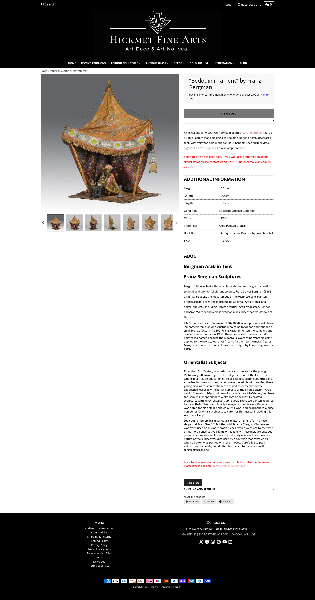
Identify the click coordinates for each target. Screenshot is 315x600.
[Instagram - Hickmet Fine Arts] (213, 542)
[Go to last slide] (43, 222)
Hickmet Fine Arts (149, 586)
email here (194, 167)
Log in (230, 4)
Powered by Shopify (171, 586)
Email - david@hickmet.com (231, 528)
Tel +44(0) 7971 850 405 (199, 528)
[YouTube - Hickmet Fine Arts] (224, 542)
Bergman (210, 148)
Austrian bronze (252, 132)
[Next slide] (176, 222)
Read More (193, 482)
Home (44, 71)
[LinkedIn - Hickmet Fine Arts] (230, 542)
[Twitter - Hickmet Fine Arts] (201, 542)
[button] (55, 222)
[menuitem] (72, 63)
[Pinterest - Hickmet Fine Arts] (219, 542)
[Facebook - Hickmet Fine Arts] (207, 542)
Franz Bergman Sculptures (228, 465)
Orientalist (229, 435)
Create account (249, 4)
